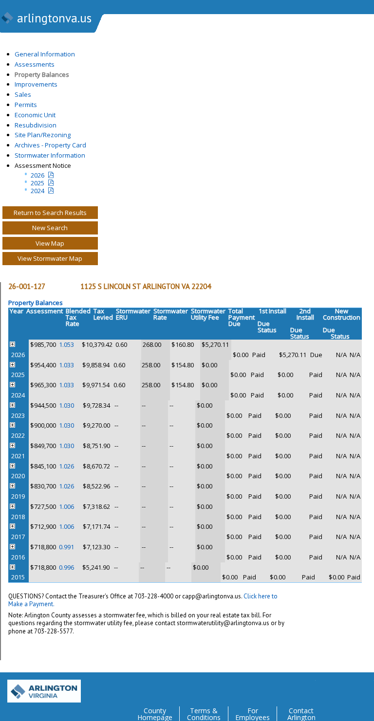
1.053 (66, 344)
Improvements (36, 84)
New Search (50, 227)
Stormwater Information (50, 155)
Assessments (35, 64)
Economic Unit (35, 114)
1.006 (66, 506)
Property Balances (42, 74)
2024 (37, 190)
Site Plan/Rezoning (43, 134)
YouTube (366, 687)
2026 (37, 175)
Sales (23, 94)
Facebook (327, 687)
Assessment (44, 310)
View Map (50, 243)
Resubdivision (35, 125)
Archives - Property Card (50, 145)
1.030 (66, 405)
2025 (37, 183)
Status (267, 330)
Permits (26, 104)
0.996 (66, 567)
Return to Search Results (50, 212)
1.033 (66, 364)
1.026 (66, 466)
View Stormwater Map (50, 258)
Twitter (308, 687)
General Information (45, 54)
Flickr (347, 687)
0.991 (66, 546)
